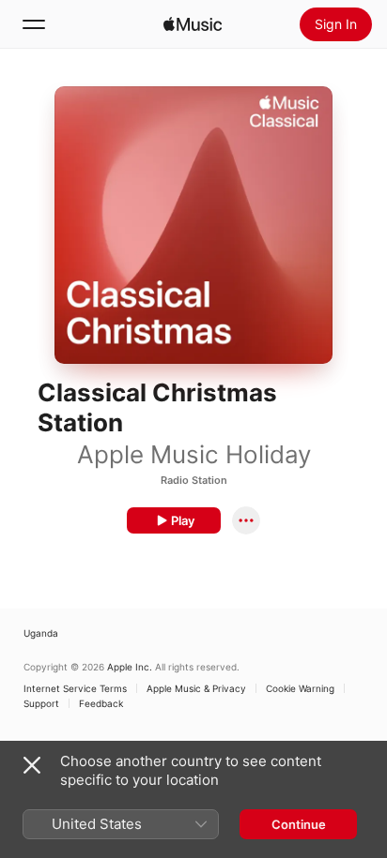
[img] (192, 24)
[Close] (31, 765)
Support (41, 703)
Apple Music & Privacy (196, 688)
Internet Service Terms (75, 688)
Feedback (101, 703)
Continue (298, 824)
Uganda (40, 633)
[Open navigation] (33, 24)
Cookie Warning (300, 688)
